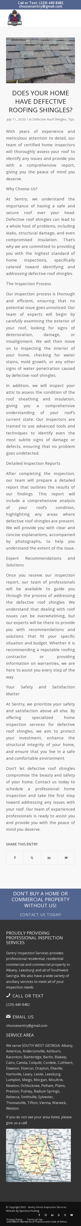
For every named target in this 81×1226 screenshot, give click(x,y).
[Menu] (69, 18)
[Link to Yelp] (59, 1215)
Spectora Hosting (29, 1210)
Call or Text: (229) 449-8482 (40, 2)
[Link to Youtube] (71, 1215)
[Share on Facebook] (14, 857)
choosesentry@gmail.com (40, 6)
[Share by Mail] (66, 857)
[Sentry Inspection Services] (33, 18)
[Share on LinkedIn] (49, 857)
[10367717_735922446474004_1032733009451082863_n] (40, 60)
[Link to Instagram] (46, 1215)
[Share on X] (32, 857)
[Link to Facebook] (39, 1215)
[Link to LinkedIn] (52, 1215)
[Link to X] (65, 1215)
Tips (71, 119)
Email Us (23, 1017)
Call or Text (28, 996)
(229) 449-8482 (18, 1004)
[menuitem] (69, 18)
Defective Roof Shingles (49, 119)
